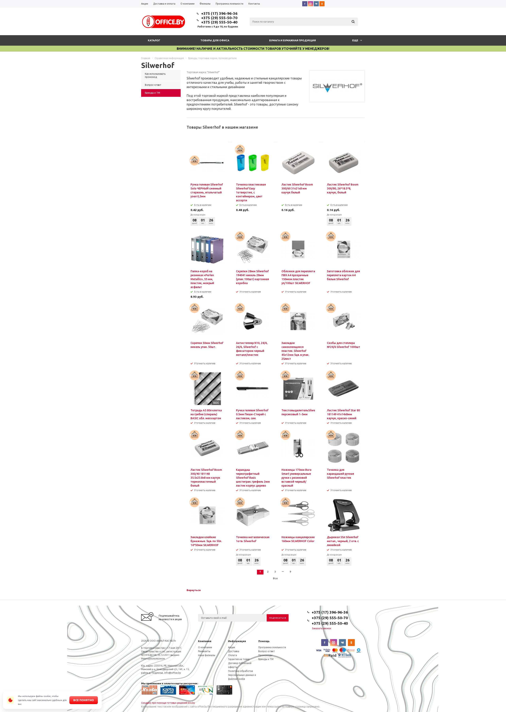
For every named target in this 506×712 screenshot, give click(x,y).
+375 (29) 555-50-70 (219, 18)
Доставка (233, 651)
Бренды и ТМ (266, 659)
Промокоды (265, 655)
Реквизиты (204, 651)
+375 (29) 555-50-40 (219, 22)
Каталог (154, 40)
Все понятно (83, 700)
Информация (237, 641)
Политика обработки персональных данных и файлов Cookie (242, 675)
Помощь (264, 641)
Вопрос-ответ (266, 651)
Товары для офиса (214, 40)
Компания (204, 641)
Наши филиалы (206, 655)
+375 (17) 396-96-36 (219, 13)
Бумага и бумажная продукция (292, 40)
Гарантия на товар (239, 659)
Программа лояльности (272, 647)
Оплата (232, 655)
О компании (205, 647)
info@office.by (172, 673)
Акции (231, 647)
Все (275, 578)
